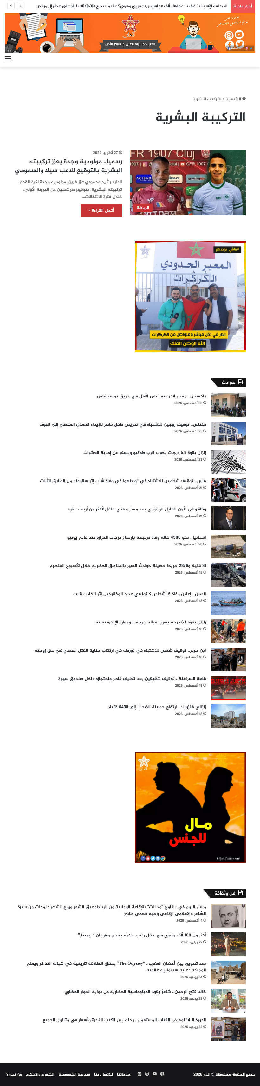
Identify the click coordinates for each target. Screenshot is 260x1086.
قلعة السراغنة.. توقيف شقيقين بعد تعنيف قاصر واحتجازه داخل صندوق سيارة (132, 679)
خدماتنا (124, 1074)
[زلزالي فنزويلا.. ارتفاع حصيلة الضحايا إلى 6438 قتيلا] (228, 716)
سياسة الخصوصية (74, 1074)
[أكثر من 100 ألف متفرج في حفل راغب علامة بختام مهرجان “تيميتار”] (228, 944)
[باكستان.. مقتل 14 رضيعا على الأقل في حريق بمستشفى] (228, 405)
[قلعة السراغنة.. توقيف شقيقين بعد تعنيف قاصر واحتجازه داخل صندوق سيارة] (228, 688)
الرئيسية (233, 99)
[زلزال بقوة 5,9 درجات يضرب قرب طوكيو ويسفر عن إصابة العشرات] (228, 462)
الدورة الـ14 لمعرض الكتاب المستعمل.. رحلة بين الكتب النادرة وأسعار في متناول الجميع (124, 1020)
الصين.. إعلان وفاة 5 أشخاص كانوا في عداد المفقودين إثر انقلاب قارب (139, 594)
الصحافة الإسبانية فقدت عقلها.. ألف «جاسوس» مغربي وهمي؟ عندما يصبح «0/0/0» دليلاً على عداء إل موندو (132, 6)
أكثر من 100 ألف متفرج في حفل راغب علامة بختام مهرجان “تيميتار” (142, 935)
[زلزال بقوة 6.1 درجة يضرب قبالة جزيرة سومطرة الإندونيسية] (228, 631)
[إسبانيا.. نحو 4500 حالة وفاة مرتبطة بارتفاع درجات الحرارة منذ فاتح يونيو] (228, 546)
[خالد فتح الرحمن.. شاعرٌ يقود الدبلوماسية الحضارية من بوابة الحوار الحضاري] (228, 1001)
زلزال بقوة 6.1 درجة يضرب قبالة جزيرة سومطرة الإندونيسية (150, 622)
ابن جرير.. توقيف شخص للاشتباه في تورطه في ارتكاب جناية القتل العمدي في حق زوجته (120, 650)
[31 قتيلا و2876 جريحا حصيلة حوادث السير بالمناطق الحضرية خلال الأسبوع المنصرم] (228, 575)
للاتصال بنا (103, 1074)
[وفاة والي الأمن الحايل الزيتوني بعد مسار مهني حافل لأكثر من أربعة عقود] (228, 518)
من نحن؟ (14, 1074)
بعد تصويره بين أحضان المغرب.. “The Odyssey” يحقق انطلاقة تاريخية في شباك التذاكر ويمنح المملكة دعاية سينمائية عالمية (116, 967)
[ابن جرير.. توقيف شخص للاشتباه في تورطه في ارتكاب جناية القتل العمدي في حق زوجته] (228, 659)
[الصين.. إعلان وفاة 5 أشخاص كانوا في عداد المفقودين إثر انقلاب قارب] (228, 603)
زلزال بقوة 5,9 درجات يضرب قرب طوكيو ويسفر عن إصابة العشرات (144, 452)
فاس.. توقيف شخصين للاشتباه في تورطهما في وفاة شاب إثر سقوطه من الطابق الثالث (123, 481)
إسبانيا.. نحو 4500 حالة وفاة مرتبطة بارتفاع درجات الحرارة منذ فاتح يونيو (136, 537)
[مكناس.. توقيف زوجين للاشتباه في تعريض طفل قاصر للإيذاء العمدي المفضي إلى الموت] (228, 433)
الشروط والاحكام (40, 1074)
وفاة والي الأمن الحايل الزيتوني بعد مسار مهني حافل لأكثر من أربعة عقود (136, 509)
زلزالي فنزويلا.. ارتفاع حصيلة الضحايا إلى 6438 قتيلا (157, 707)
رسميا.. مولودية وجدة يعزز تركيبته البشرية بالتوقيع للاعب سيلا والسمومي (68, 166)
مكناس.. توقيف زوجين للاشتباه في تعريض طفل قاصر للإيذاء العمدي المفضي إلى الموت (122, 424)
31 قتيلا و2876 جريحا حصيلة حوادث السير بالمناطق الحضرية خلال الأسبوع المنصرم (128, 566)
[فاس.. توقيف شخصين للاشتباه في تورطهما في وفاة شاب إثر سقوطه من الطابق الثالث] (228, 490)
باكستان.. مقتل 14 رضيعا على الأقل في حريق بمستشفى (151, 396)
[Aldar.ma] (130, 33)
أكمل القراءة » (101, 210)
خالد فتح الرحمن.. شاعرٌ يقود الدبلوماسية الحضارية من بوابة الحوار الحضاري (135, 992)
